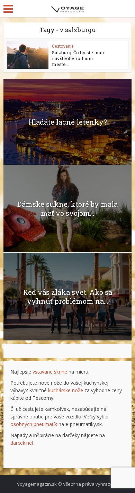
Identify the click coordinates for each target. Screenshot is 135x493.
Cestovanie (63, 46)
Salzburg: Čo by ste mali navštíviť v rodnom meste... (78, 58)
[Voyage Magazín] (68, 8)
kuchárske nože (65, 390)
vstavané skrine (50, 371)
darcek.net (22, 442)
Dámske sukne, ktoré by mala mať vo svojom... (67, 209)
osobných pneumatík (33, 424)
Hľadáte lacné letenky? (67, 121)
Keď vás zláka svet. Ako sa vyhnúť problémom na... (67, 297)
